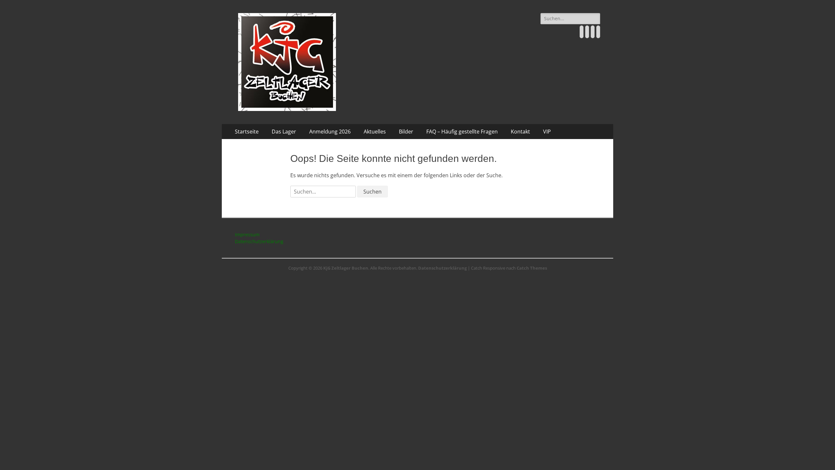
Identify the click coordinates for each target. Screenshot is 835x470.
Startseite (247, 131)
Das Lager (284, 131)
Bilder (406, 131)
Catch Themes (532, 268)
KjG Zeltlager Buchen (345, 268)
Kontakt (520, 131)
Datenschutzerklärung (259, 241)
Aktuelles (375, 131)
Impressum (247, 234)
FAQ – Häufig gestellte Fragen (462, 131)
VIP (547, 131)
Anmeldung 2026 (330, 131)
